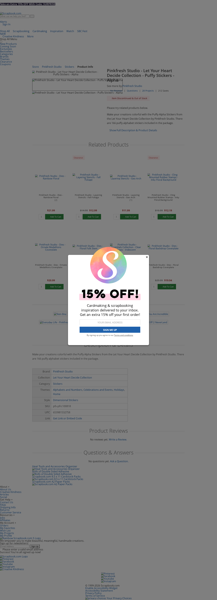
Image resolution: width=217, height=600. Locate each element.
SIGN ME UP (110, 329)
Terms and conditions (123, 335)
